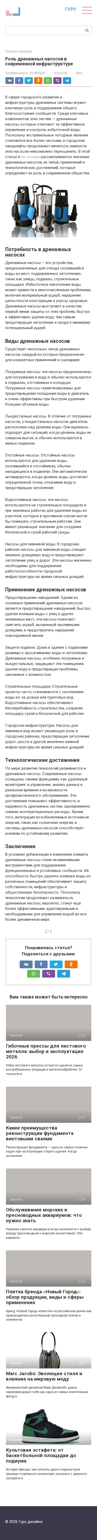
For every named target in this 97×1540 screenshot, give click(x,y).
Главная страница (18, 51)
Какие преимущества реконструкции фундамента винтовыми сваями (39, 1133)
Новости (60, 73)
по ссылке (30, 156)
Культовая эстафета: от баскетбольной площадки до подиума (41, 1455)
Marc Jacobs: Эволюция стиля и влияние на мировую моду (44, 1376)
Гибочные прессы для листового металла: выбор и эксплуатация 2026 (46, 1051)
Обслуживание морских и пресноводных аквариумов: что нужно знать (44, 1215)
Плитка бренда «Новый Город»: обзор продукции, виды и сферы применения (45, 1297)
